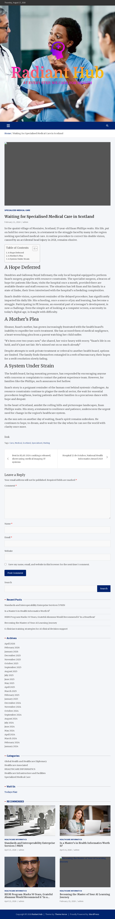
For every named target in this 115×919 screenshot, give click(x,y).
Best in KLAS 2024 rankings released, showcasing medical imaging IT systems (31, 459)
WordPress (94, 914)
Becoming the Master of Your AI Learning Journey (30, 623)
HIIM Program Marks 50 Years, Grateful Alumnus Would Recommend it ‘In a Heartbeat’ (49, 617)
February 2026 (12, 647)
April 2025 (9, 687)
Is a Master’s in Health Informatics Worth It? (27, 611)
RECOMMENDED (15, 801)
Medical (18, 443)
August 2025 (10, 671)
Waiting (46, 443)
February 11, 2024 (12, 222)
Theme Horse (61, 914)
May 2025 (9, 683)
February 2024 (12, 742)
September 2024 (13, 714)
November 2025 (12, 659)
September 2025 (12, 667)
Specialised (37, 443)
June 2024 (9, 726)
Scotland (27, 443)
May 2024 (9, 730)
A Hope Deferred (16, 253)
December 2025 (12, 655)
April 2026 (9, 643)
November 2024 (12, 706)
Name (8, 523)
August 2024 (11, 718)
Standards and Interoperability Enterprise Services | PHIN (34, 605)
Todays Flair (10, 792)
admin (25, 222)
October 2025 (11, 663)
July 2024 (9, 722)
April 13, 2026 (10, 901)
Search (8, 582)
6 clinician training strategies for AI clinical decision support (36, 628)
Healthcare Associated (16, 765)
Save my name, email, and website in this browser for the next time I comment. (48, 564)
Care (12, 443)
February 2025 (11, 695)
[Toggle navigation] (8, 126)
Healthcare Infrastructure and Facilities (25, 773)
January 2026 (11, 651)
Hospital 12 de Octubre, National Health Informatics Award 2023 (82, 457)
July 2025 (9, 675)
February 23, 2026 (68, 901)
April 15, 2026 (10, 849)
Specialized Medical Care (17, 210)
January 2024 (11, 746)
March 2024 (10, 738)
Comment (10, 485)
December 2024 (12, 703)
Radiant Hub (37, 914)
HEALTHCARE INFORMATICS (19, 769)
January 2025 (11, 699)
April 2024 (9, 734)
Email (8, 537)
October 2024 (11, 711)
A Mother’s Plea (15, 256)
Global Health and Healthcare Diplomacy (25, 761)
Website (8, 551)
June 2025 (9, 679)
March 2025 (10, 691)
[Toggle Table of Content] (33, 248)
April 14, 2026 (66, 849)
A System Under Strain (18, 259)
